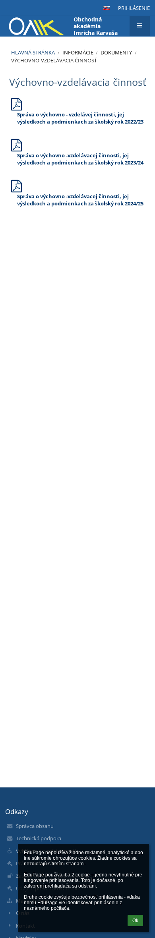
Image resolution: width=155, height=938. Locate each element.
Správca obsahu (35, 826)
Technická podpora (38, 838)
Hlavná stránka (33, 52)
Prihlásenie (134, 8)
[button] (106, 8)
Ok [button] (135, 920)
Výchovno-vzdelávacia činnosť (54, 60)
